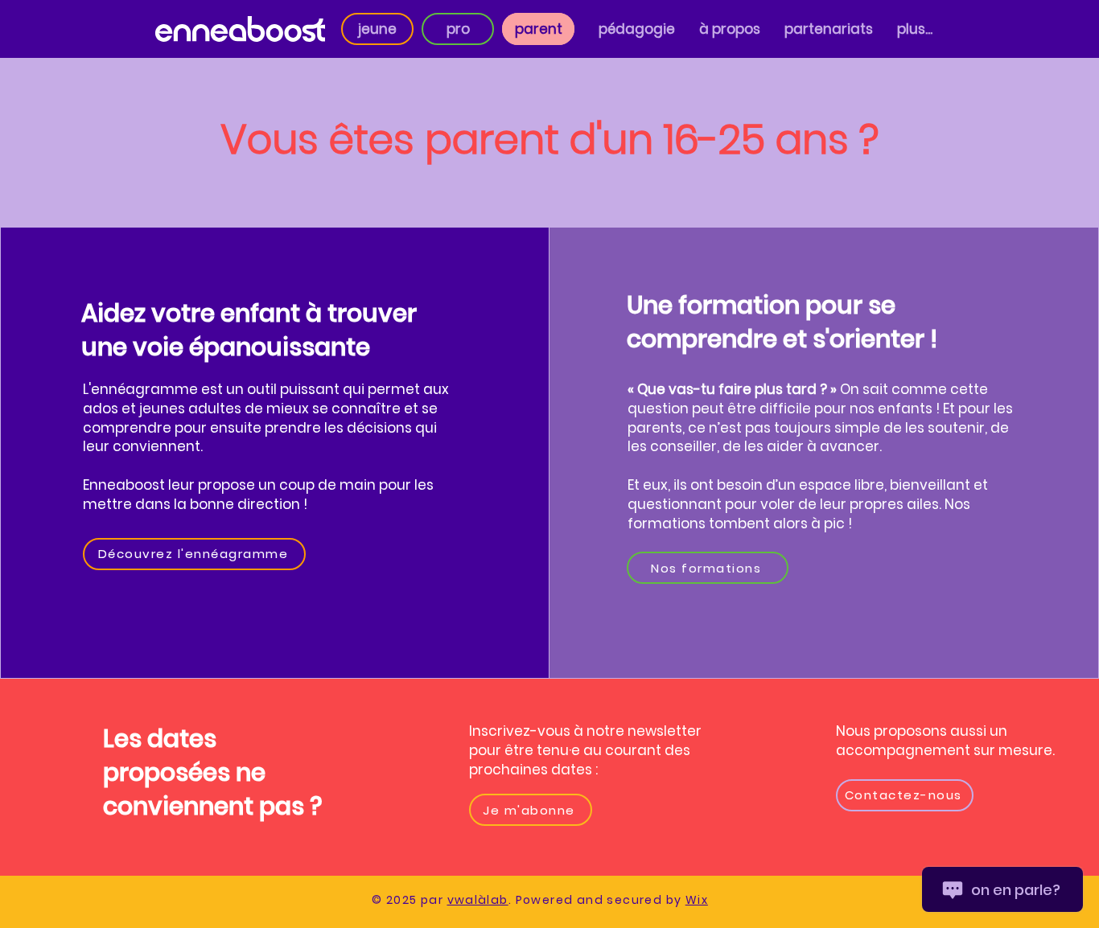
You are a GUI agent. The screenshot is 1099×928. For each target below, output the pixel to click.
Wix (696, 900)
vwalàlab (477, 900)
